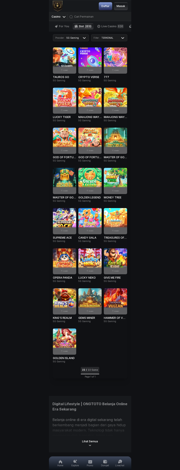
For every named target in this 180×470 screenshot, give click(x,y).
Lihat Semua (90, 441)
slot (85, 26)
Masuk (121, 6)
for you (64, 26)
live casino (112, 26)
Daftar (105, 6)
